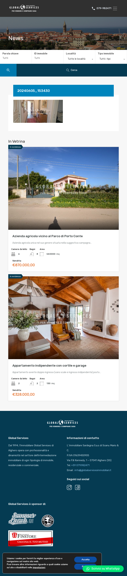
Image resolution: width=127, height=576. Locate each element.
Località (71, 53)
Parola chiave (10, 53)
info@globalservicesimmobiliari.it (93, 470)
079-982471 (104, 8)
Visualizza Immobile (63, 213)
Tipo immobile (106, 53)
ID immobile (40, 53)
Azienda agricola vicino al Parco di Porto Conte (47, 236)
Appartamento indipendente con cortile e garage (49, 365)
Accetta (86, 559)
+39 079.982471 (80, 465)
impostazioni (39, 567)
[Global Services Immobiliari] (24, 11)
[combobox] (79, 60)
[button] (103, 568)
